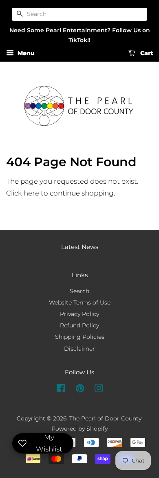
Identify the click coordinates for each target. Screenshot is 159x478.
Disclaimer (79, 348)
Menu (25, 53)
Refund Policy (79, 325)
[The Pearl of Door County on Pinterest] (79, 390)
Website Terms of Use (79, 302)
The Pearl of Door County (105, 418)
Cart (146, 53)
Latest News (79, 247)
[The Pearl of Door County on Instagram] (98, 390)
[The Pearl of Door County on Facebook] (61, 390)
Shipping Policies (79, 336)
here (31, 193)
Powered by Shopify (79, 428)
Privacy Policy (79, 314)
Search (79, 291)
